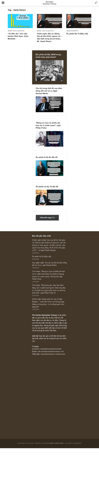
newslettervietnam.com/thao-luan (52, 354)
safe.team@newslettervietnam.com (50, 351)
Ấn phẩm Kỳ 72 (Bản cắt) (77, 34)
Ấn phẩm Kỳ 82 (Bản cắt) (41, 256)
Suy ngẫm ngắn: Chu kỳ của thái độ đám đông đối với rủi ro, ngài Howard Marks (49, 264)
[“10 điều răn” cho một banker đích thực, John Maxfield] (20, 21)
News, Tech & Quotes (16, 31)
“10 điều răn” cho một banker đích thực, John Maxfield (18, 36)
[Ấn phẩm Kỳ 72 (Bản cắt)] (78, 21)
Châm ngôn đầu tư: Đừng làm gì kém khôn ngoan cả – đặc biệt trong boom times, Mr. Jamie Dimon (49, 37)
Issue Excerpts (72, 31)
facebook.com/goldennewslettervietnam (47, 349)
